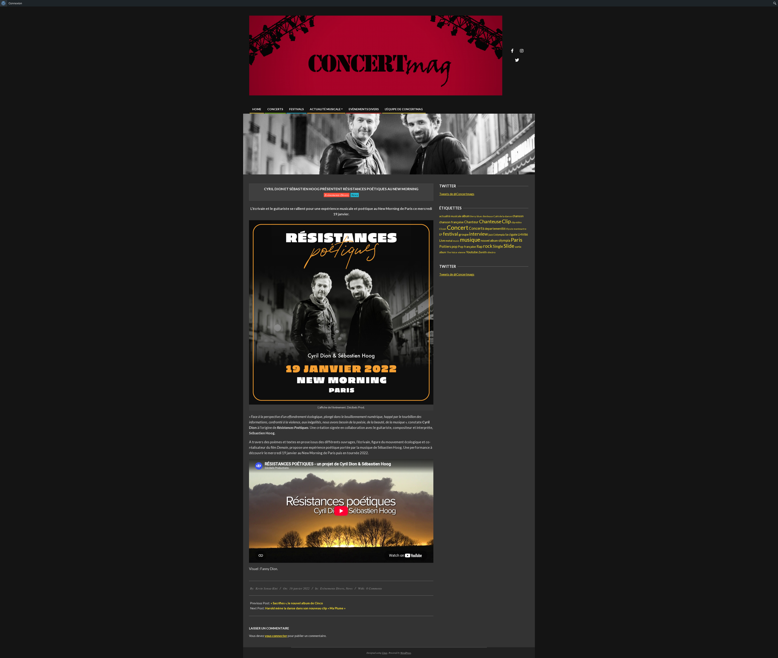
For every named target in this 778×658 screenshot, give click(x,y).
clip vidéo (516, 222)
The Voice (452, 252)
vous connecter (276, 636)
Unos (384, 652)
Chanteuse (490, 221)
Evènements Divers (337, 195)
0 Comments (374, 588)
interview (478, 234)
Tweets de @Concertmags (456, 194)
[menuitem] (3, 3)
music (456, 240)
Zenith (482, 252)
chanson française (451, 222)
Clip (506, 221)
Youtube (472, 252)
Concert (457, 227)
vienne (461, 252)
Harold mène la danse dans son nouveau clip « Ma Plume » (305, 608)
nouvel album (489, 240)
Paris (516, 240)
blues (479, 216)
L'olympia (499, 234)
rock (487, 246)
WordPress (405, 652)
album (466, 216)
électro (491, 252)
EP (440, 234)
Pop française (467, 246)
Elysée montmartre (516, 229)
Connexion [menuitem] (15, 3)
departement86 (495, 228)
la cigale (511, 234)
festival (450, 234)
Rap (479, 246)
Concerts (476, 228)
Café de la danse (502, 216)
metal (449, 240)
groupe (464, 234)
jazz (490, 234)
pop (454, 246)
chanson (518, 216)
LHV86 (523, 234)
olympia (504, 240)
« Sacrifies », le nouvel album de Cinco (297, 603)
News (354, 195)
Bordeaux (488, 216)
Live (442, 240)
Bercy (473, 216)
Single (498, 246)
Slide (509, 246)
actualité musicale (450, 216)
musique (470, 239)
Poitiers (445, 246)
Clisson (442, 229)
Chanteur (471, 222)
